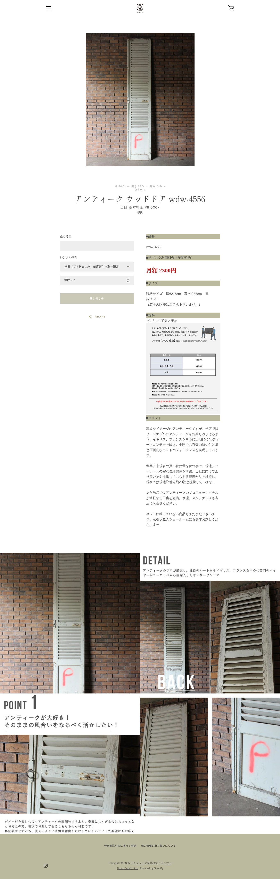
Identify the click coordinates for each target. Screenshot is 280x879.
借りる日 (66, 236)
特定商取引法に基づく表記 (120, 845)
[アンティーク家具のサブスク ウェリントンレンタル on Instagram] (46, 865)
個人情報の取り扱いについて (158, 845)
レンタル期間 (68, 257)
